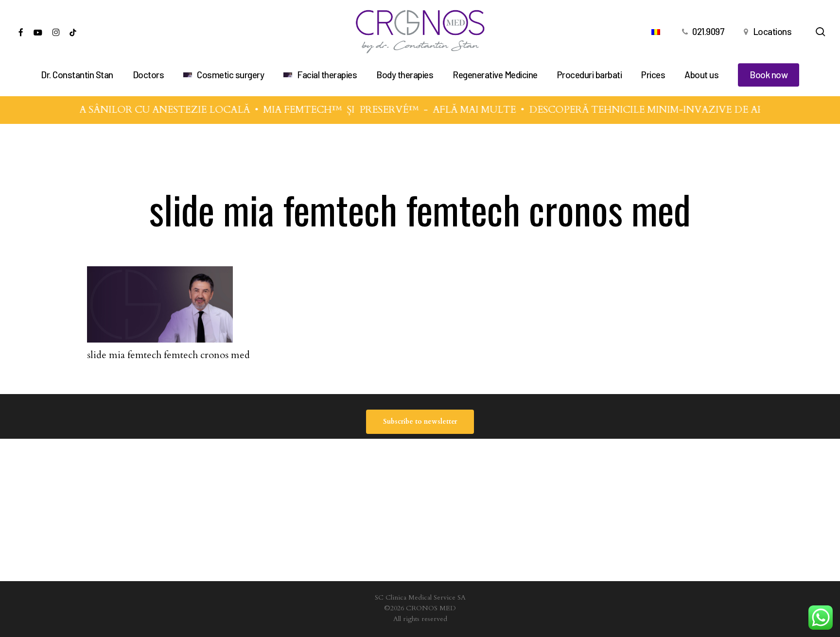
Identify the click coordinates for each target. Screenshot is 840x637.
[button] (420, 422)
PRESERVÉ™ (383, 109)
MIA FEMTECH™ (296, 109)
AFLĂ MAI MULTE (468, 109)
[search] (820, 32)
